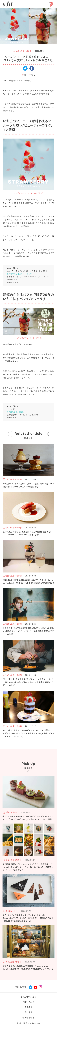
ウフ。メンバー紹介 (28, 997)
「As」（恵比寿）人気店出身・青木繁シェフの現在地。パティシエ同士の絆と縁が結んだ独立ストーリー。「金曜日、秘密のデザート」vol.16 (28, 682)
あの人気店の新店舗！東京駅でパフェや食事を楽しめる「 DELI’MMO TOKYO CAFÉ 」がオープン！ (27, 533)
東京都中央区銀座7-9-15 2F (19, 274)
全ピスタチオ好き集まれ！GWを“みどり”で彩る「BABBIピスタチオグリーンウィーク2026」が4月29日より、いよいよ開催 (28, 818)
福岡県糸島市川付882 (16, 412)
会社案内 (28, 1012)
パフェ (31, 75)
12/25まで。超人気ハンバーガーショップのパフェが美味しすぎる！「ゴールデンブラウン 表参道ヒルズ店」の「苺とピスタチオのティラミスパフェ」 (28, 733)
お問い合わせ (28, 1002)
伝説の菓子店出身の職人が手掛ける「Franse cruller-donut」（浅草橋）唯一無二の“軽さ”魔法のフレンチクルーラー (28, 969)
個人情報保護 (28, 1018)
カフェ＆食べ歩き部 (24, 51)
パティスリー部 (11, 812)
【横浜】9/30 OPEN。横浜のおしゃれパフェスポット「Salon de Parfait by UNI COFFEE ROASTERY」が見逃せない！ (28, 581)
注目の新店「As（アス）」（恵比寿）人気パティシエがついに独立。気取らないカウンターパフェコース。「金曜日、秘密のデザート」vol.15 (28, 631)
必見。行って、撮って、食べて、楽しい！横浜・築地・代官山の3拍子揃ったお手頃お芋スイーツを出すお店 (28, 485)
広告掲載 (28, 1007)
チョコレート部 (11, 911)
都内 (24, 75)
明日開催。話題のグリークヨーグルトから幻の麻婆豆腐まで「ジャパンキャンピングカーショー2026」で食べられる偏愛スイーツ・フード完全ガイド (28, 867)
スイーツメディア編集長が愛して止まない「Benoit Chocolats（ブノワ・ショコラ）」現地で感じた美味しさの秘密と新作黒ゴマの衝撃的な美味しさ (28, 918)
